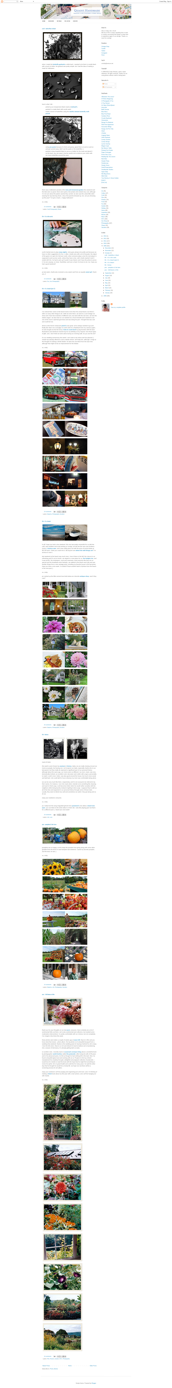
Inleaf (103, 131)
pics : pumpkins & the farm (49, 824)
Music (103, 216)
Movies (103, 214)
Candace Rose (105, 116)
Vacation (62, 514)
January (107, 293)
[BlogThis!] (60, 207)
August (107, 275)
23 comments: (48, 511)
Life (51, 281)
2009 (105, 246)
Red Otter (104, 159)
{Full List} (104, 182)
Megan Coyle (105, 146)
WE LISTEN (67, 21)
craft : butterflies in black (49, 28)
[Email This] (58, 207)
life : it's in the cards (47, 216)
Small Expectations (107, 167)
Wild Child (104, 176)
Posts (106, 84)
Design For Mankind (107, 122)
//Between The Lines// (107, 96)
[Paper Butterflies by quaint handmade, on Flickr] (62, 60)
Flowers (52, 1358)
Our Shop (104, 221)
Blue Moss (104, 111)
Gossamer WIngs (106, 126)
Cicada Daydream (106, 118)
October (107, 253)
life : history (45, 734)
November (108, 250)
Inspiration (104, 212)
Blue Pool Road (105, 114)
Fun (48, 281)
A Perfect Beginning (107, 99)
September (108, 273)
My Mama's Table (106, 148)
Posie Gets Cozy (106, 154)
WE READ (59, 21)
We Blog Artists (105, 174)
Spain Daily (104, 171)
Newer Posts (46, 1365)
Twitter (103, 50)
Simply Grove (105, 165)
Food (102, 201)
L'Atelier (103, 133)
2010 (105, 243)
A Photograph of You (107, 101)
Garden (57, 1358)
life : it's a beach (46, 521)
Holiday (103, 208)
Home (70, 1365)
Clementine (104, 120)
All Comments (108, 87)
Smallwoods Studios (107, 169)
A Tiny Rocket (105, 103)
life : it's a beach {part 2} (48, 288)
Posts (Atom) (54, 1369)
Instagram (104, 53)
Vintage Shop (105, 46)
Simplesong (104, 163)
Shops (59, 209)
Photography (53, 209)
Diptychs (49, 514)
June (106, 280)
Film (48, 1358)
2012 (105, 238)
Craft (48, 209)
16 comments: (48, 814)
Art (102, 191)
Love (51, 817)
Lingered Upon (105, 135)
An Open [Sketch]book (108, 105)
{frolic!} (103, 180)
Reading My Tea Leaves (108, 156)
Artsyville (104, 107)
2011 (105, 241)
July (106, 278)
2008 (105, 296)
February (108, 290)
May (106, 283)
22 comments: (48, 206)
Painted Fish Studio (107, 150)
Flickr (103, 55)
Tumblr (103, 48)
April (106, 285)
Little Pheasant (105, 137)
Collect (103, 193)
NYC (61, 1358)
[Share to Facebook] (63, 207)
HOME (43, 21)
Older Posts (93, 1365)
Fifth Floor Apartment (107, 124)
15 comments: (48, 278)
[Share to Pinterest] (65, 207)
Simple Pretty (105, 161)
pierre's (64, 325)
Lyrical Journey (105, 144)
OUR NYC (75, 21)
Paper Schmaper (106, 152)
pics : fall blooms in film (48, 994)
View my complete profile (118, 307)
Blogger (94, 1383)
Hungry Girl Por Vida (107, 129)
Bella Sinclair (105, 109)
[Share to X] (62, 207)
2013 (105, 236)
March (107, 288)
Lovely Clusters (105, 139)
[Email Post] (54, 206)
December (108, 248)
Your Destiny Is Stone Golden (110, 178)
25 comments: (48, 724)
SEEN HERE (51, 21)
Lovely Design (105, 141)
